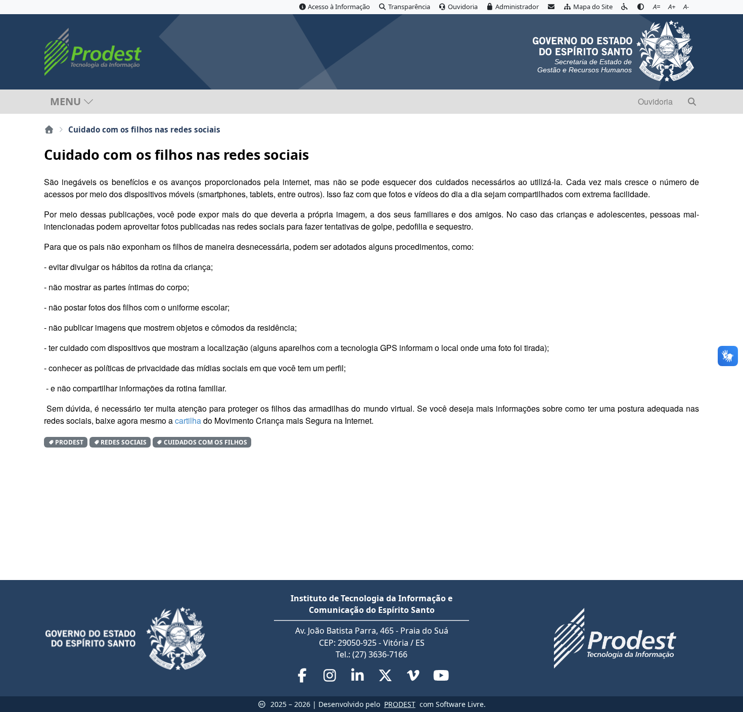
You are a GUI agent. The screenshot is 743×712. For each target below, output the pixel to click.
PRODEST (399, 704)
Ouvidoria (655, 101)
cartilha (188, 420)
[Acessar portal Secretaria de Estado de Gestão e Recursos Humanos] (613, 49)
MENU (65, 101)
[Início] (49, 129)
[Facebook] (303, 677)
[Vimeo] (414, 677)
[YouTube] (441, 677)
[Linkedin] (358, 677)
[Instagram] (331, 677)
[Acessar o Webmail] (551, 7)
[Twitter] (386, 677)
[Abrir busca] (692, 102)
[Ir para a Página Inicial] (95, 52)
